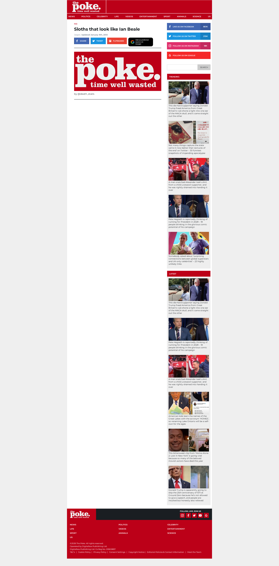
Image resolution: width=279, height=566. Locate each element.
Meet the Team (194, 552)
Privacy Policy (99, 552)
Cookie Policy (84, 552)
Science (197, 16)
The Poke (86, 6)
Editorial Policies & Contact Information (165, 552)
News (71, 16)
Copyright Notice (136, 552)
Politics (85, 16)
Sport (167, 16)
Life (117, 16)
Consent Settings (117, 552)
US (209, 16)
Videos (129, 16)
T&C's (72, 552)
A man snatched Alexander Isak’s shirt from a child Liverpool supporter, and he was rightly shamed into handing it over (188, 186)
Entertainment (148, 16)
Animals (181, 16)
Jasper (77, 35)
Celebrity (102, 16)
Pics (75, 23)
